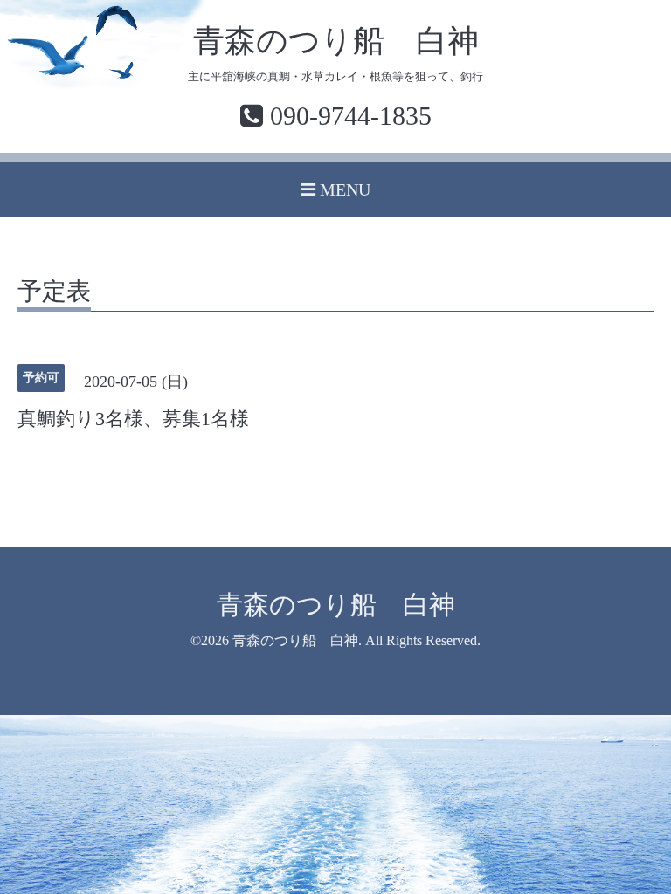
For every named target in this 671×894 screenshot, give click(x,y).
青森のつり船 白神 (336, 41)
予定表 (54, 292)
